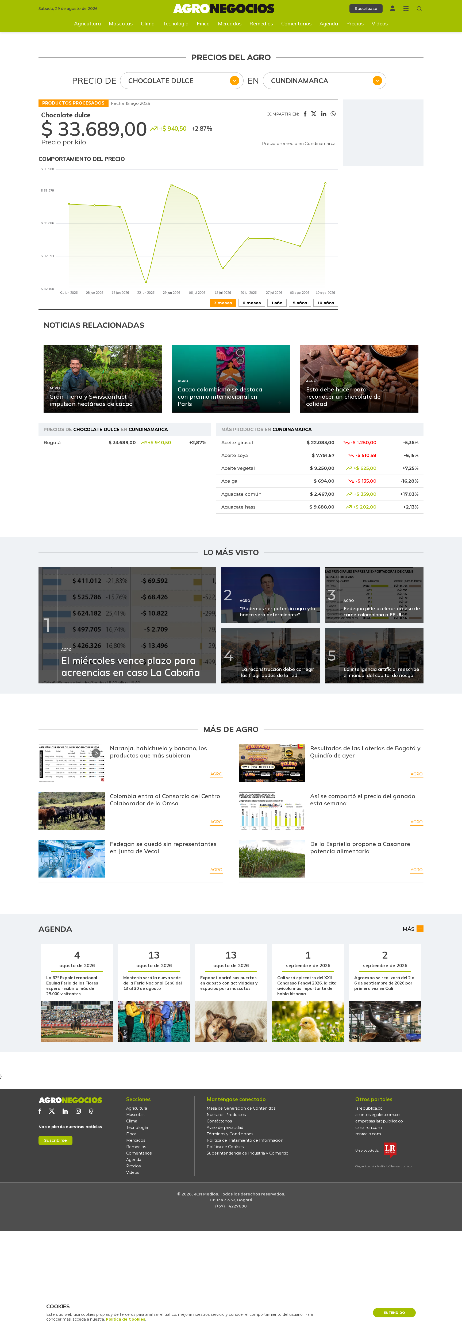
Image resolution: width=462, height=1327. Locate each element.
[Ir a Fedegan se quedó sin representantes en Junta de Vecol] (71, 859)
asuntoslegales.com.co (377, 1114)
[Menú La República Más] (406, 8)
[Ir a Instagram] (78, 1111)
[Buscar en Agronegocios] (419, 8)
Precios (355, 23)
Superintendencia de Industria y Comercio (247, 1153)
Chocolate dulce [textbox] (160, 80)
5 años (300, 302)
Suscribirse (55, 1140)
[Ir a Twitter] (52, 1111)
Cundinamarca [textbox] (299, 80)
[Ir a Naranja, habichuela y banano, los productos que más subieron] (71, 763)
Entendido (394, 1313)
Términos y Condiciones (230, 1134)
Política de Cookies (225, 1146)
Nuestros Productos (226, 1114)
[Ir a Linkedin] (65, 1111)
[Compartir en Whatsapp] (333, 114)
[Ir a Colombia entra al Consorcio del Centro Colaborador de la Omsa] (71, 811)
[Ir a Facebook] (39, 1111)
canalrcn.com (368, 1127)
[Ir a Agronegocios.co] (70, 1100)
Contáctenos (219, 1121)
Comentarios (296, 23)
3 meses (223, 302)
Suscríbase (366, 8)
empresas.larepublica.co (379, 1121)
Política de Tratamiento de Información (245, 1140)
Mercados (230, 23)
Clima (148, 23)
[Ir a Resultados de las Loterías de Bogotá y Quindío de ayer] (272, 763)
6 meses (251, 302)
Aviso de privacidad (225, 1127)
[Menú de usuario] (392, 8)
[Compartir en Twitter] (314, 114)
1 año (277, 302)
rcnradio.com (368, 1134)
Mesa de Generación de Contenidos (241, 1108)
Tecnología (176, 23)
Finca (203, 23)
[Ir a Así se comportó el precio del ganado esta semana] (272, 811)
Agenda (328, 23)
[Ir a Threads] (91, 1111)
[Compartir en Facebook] (305, 114)
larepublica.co (369, 1108)
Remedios (261, 23)
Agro (216, 774)
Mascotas (121, 23)
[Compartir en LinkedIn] (323, 114)
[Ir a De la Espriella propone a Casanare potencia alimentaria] (272, 859)
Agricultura (87, 23)
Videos (380, 23)
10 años (326, 302)
